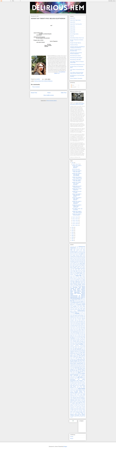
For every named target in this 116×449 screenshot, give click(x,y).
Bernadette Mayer (82, 264)
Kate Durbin (80, 337)
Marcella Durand (82, 353)
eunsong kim (72, 309)
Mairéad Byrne (72, 353)
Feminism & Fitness (74, 44)
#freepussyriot (82, 246)
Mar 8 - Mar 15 (76, 225)
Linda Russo (76, 351)
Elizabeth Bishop (82, 302)
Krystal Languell (75, 344)
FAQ (81, 309)
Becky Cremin (72, 264)
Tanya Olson (72, 404)
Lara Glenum (75, 346)
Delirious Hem (78, 103)
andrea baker (72, 259)
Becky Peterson (77, 264)
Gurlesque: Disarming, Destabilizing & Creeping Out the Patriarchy (77, 47)
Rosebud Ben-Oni (80, 382)
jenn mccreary (74, 325)
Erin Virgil (80, 308)
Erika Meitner (75, 308)
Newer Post (34, 92)
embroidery (75, 306)
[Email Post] (43, 79)
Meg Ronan (80, 358)
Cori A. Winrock (82, 279)
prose (73, 373)
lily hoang (75, 350)
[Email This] (45, 79)
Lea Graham (75, 348)
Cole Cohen (74, 279)
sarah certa (74, 385)
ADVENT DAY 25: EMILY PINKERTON (77, 189)
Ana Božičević (83, 258)
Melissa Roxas (77, 361)
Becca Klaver (82, 263)
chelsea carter (76, 274)
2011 (73, 232)
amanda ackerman (76, 255)
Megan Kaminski (80, 359)
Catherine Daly (79, 272)
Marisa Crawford (73, 356)
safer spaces (80, 383)
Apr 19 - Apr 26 (76, 223)
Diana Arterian (83, 299)
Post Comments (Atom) (52, 100)
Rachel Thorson (74, 377)
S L (77, 383)
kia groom (81, 341)
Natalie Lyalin (81, 367)
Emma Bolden (81, 307)
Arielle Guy (76, 262)
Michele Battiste (73, 363)
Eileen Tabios (72, 301)
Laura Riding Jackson (73, 347)
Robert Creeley (79, 381)
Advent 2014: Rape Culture (75, 20)
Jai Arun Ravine (80, 321)
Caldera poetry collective (81, 267)
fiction (78, 312)
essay (84, 308)
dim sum (72, 300)
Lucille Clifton (82, 352)
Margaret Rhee (79, 354)
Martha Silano (78, 356)
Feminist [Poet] (73, 312)
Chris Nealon (80, 277)
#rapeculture (73, 247)
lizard (79, 352)
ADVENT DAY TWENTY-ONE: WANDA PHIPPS (77, 212)
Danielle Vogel (78, 285)
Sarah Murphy (79, 386)
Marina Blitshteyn (82, 355)
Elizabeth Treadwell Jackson (74, 305)
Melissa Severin (82, 361)
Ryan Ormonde (74, 383)
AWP (84, 262)
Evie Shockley (78, 309)
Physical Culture (75, 372)
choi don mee (75, 277)
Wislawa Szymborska (78, 414)
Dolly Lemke (83, 300)
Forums (77, 313)
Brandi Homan (77, 266)
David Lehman (72, 286)
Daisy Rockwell (81, 281)
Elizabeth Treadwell (81, 304)
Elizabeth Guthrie (78, 303)
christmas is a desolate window (78, 278)
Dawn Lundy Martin (78, 286)
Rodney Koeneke (74, 382)
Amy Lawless (74, 258)
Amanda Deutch (82, 255)
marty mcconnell (72, 357)
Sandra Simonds (72, 384)
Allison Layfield (78, 254)
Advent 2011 (72, 26)
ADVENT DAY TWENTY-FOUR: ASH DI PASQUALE (77, 202)
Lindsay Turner (81, 351)
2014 (73, 227)
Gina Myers (75, 315)
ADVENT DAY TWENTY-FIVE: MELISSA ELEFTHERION (77, 174)
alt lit (82, 254)
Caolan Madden (77, 268)
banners (71, 263)
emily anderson (79, 306)
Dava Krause (83, 285)
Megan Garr (75, 359)
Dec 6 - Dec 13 (76, 218)
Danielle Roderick (72, 285)
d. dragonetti (76, 281)
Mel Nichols (80, 360)
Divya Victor (79, 300)
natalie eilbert (77, 367)
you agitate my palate (73, 416)
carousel (71, 271)
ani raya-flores (72, 260)
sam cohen (83, 383)
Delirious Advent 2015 (39, 81)
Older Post (63, 92)
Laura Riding (83, 346)
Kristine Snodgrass (80, 343)
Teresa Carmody (80, 405)
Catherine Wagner (79, 273)
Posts (73, 85)
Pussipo (71, 436)
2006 (73, 240)
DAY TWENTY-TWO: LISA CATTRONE (77, 209)
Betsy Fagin (72, 265)
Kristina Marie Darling (73, 343)
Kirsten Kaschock (81, 342)
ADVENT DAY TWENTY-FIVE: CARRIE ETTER (77, 178)
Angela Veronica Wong (78, 259)
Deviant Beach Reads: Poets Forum (77, 37)
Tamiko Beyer (77, 403)
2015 (73, 162)
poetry (79, 372)
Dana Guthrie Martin (76, 282)
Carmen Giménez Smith (73, 270)
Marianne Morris (75, 355)
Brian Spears (83, 266)
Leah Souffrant (79, 348)
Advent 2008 (72, 31)
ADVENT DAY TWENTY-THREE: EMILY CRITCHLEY (77, 206)
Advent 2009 (72, 29)
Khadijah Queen (76, 341)
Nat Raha (73, 367)
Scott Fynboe (75, 388)
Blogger (65, 446)
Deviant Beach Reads (76, 299)
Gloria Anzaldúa (80, 315)
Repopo (71, 438)
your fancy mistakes (80, 416)
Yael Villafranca (82, 415)
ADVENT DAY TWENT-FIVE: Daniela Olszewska (76, 183)
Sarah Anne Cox (78, 384)
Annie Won (81, 261)
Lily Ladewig (78, 350)
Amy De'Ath (81, 257)
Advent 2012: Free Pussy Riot (76, 24)
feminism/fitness (81, 310)
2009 (73, 235)
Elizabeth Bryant (72, 303)
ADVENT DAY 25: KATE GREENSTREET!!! (76, 187)
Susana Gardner (73, 401)
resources (72, 381)
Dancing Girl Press (76, 283)
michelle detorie (80, 363)
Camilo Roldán (72, 268)
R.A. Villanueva (82, 375)
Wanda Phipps (80, 413)
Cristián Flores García (78, 280)
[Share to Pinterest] (49, 79)
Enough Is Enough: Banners (75, 42)
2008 (73, 237)
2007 (73, 238)
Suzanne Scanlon (75, 402)
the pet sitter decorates (76, 406)
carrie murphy (74, 272)
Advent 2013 (72, 22)
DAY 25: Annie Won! (76, 169)
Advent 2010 (72, 27)
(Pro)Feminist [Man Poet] (74, 246)
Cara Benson (82, 268)
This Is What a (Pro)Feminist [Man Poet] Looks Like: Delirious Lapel (76, 73)
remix (84, 380)
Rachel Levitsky (75, 376)
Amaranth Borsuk (79, 256)
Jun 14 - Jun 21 (76, 221)
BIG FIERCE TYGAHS (78, 265)
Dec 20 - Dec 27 (76, 164)
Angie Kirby (83, 259)
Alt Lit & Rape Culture (74, 33)
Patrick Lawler (75, 371)
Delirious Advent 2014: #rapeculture (77, 291)
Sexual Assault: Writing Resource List (77, 64)
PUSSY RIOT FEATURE (77, 374)
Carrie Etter (75, 271)
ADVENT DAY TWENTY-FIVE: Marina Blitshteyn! (77, 166)
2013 (73, 228)
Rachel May (80, 376)
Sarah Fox (78, 385)
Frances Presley (82, 313)
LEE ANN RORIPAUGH (77, 349)
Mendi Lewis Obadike (78, 362)
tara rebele (79, 404)
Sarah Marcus (73, 386)
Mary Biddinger (79, 357)
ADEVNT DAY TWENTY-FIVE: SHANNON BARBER (77, 195)
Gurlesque (72, 316)
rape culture (80, 377)
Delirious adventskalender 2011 (77, 296)
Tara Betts (76, 404)
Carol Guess (79, 270)
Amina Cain (74, 257)
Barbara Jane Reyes (76, 263)
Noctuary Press (81, 369)
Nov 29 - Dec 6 (76, 220)
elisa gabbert (81, 301)
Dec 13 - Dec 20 (76, 217)
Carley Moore (83, 269)
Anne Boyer (72, 261)
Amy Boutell (78, 257)
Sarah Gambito (82, 385)
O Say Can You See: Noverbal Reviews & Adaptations (76, 53)
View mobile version (48, 95)
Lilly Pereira (72, 350)
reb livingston (83, 378)
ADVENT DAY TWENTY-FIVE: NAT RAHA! (77, 171)
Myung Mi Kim (76, 365)
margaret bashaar (73, 354)
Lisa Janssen (76, 352)
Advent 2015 (72, 18)
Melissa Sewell (72, 362)
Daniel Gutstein (82, 283)
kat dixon (72, 337)
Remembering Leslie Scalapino (76, 57)
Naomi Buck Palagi (78, 366)
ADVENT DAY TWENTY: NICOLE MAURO (77, 214)
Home (49, 92)
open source (80, 370)
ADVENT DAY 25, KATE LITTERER (76, 192)
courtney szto (72, 280)
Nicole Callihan (74, 368)
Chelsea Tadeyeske (82, 274)
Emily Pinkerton (76, 307)
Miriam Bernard (75, 364)
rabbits (71, 376)
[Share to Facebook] (48, 79)
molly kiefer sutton (80, 364)
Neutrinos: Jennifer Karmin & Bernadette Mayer (75, 50)
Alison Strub (74, 254)
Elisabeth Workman (76, 302)
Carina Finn (72, 269)
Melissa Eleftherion (48, 81)
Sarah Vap (80, 387)
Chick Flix (72, 35)
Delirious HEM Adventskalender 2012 (77, 297)
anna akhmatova (77, 260)
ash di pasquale (80, 262)
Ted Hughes (76, 405)
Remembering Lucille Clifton (75, 59)
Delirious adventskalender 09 (77, 295)
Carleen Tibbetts (77, 269)
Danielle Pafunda (81, 284)
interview (83, 318)
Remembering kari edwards (75, 55)
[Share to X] (47, 79)
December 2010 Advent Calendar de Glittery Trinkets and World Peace (77, 288)
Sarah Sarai (76, 387)
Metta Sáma (83, 362)
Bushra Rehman (73, 267)
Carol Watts (83, 270)
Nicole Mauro (80, 368)
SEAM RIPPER (81, 388)
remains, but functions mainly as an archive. (77, 104)
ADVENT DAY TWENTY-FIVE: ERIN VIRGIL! (77, 180)
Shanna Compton (82, 389)
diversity (76, 300)
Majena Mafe (78, 353)
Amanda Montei (73, 256)
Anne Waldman (77, 261)
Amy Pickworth (78, 258)
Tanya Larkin (83, 403)
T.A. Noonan (72, 403)
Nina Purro (75, 369)
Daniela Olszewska (73, 284)
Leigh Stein (83, 349)
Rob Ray (75, 381)
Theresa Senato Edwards (78, 408)
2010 (73, 233)
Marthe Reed (83, 356)
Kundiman (81, 344)
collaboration (78, 279)
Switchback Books (81, 402)
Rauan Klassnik (77, 378)
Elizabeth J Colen (74, 304)
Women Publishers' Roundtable (76, 78)
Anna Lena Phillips (82, 260)
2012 (73, 230)
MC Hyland (75, 358)
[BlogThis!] (46, 79)
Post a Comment (36, 86)
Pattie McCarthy (80, 371)
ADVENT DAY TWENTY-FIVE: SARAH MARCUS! (77, 198)
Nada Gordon (81, 365)
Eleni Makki (77, 301)
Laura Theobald (80, 347)
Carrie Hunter (80, 271)
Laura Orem (79, 346)
